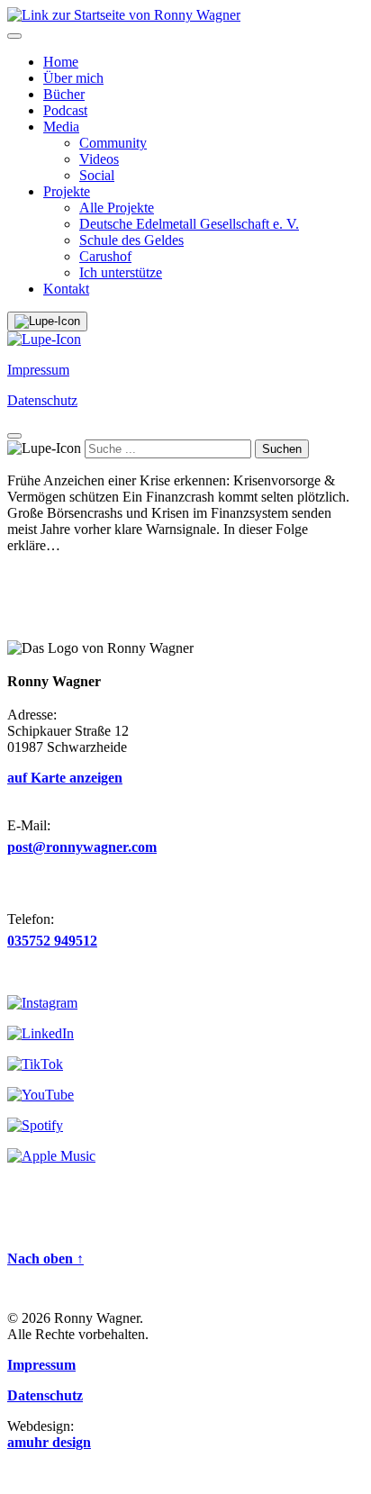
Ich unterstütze (120, 272)
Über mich (73, 78)
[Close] (14, 436)
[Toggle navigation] (14, 36)
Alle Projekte (116, 207)
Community (113, 142)
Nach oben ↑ (45, 1258)
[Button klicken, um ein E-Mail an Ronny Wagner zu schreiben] (44, 339)
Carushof (105, 256)
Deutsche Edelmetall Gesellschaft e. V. (189, 223)
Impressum (38, 369)
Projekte (66, 191)
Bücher (64, 94)
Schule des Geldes (131, 240)
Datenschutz (42, 400)
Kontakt (66, 288)
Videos (99, 159)
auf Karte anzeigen (64, 777)
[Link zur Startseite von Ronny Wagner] (123, 15)
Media (61, 126)
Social (96, 175)
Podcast (65, 110)
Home (60, 61)
